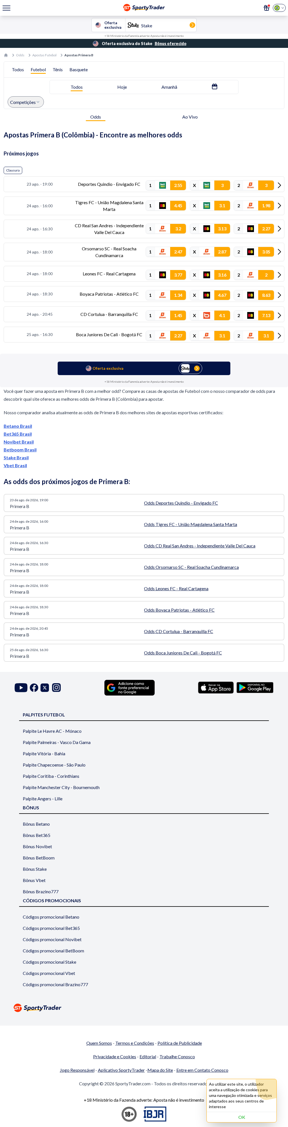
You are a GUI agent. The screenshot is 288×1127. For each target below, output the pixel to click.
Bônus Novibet (37, 846)
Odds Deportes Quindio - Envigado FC (181, 502)
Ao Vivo (190, 116)
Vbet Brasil (15, 465)
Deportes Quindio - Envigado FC (109, 184)
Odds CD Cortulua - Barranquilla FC (178, 631)
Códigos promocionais (52, 900)
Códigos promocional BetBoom (53, 950)
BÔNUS (31, 807)
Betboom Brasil (20, 449)
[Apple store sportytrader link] (215, 687)
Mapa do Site (160, 1070)
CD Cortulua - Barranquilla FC (109, 314)
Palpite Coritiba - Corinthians (51, 776)
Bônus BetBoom (39, 857)
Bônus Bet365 (36, 835)
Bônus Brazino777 (40, 891)
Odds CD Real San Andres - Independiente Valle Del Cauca (199, 545)
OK (241, 1117)
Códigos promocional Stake (49, 962)
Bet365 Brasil (18, 433)
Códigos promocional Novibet (52, 939)
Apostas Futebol (44, 55)
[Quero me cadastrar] (267, 8)
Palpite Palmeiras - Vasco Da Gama (57, 742)
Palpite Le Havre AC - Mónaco (52, 731)
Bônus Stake (35, 869)
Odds (20, 55)
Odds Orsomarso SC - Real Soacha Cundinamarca (191, 567)
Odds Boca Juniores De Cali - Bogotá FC (183, 652)
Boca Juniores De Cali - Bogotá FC (109, 334)
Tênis (58, 69)
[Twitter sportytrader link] (44, 687)
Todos (18, 69)
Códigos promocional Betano (51, 916)
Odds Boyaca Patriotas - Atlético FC (179, 609)
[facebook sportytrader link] (34, 687)
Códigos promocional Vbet (49, 973)
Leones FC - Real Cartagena (109, 273)
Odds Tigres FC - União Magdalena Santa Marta (190, 524)
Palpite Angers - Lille (42, 798)
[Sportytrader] (6, 55)
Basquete (78, 69)
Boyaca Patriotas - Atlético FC (109, 294)
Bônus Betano (36, 824)
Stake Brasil (16, 457)
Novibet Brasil (19, 441)
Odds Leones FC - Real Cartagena (176, 588)
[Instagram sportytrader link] (56, 687)
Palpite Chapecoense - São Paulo (54, 764)
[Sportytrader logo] (144, 1007)
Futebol (38, 69)
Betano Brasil (18, 426)
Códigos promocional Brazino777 (55, 984)
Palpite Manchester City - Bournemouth (61, 787)
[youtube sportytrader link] (21, 687)
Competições (23, 102)
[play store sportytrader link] (255, 687)
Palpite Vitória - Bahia (44, 753)
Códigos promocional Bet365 (51, 928)
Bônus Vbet (34, 880)
